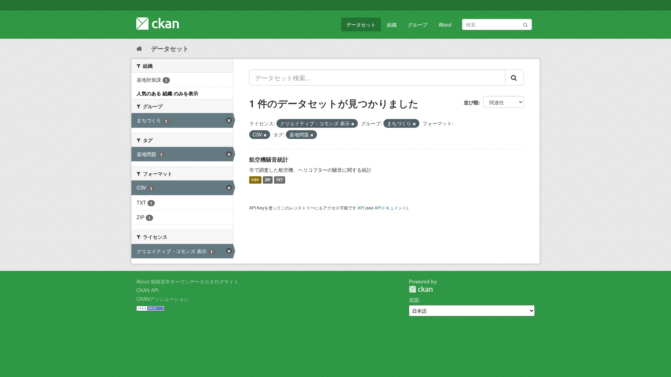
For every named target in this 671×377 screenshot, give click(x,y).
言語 (414, 299)
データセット (361, 24)
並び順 (471, 102)
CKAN (421, 289)
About (445, 24)
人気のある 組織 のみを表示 (167, 93)
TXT (279, 180)
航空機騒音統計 (268, 159)
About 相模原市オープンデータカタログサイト (187, 281)
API (361, 207)
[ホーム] (139, 48)
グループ (417, 24)
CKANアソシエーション (162, 298)
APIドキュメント (390, 207)
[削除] (352, 123)
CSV (255, 180)
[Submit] (525, 24)
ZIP (267, 180)
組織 (392, 24)
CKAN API (147, 290)
